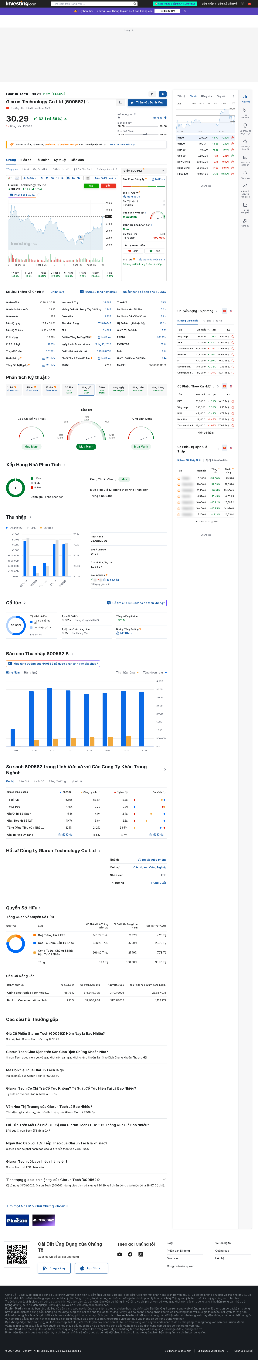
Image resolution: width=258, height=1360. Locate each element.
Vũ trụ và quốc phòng (152, 859)
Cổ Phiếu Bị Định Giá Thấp (192, 449)
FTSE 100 (182, 173)
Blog (170, 1242)
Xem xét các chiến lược (122, 144)
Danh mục (173, 1258)
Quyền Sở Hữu (21, 908)
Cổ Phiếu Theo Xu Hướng (195, 386)
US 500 (181, 155)
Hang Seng (183, 167)
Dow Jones (183, 161)
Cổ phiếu (221, 96)
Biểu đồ (25, 160)
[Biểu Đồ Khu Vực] (17, 178)
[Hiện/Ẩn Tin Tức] (88, 178)
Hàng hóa (206, 96)
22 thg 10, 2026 (102, 344)
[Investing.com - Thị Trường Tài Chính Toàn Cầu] (21, 3)
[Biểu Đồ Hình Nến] (10, 178)
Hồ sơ (25, 169)
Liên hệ (219, 1258)
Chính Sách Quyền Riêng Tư (213, 1350)
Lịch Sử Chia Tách (82, 169)
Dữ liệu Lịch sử (60, 169)
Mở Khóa (157, 117)
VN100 (181, 143)
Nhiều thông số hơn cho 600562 (145, 291)
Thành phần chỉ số (107, 169)
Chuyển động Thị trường (195, 311)
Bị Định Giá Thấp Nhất (189, 460)
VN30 (180, 137)
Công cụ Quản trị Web (181, 1266)
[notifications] (242, 3)
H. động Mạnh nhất (187, 320)
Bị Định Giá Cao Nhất (217, 460)
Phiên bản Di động (178, 1250)
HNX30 (181, 149)
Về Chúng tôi (223, 1242)
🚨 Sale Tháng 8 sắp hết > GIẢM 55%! (175, 3)
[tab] (13, 390)
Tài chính (42, 160)
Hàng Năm (13, 672)
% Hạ (219, 320)
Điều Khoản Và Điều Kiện (178, 1350)
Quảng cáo (222, 1250)
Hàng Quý (30, 672)
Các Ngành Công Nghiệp (150, 867)
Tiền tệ (181, 96)
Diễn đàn (77, 160)
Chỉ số (193, 96)
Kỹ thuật (60, 160)
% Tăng (206, 320)
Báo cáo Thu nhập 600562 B (37, 653)
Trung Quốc (159, 882)
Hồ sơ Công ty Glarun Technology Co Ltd (51, 850)
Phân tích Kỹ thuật (26, 377)
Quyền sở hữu (40, 169)
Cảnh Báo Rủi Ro (243, 1350)
